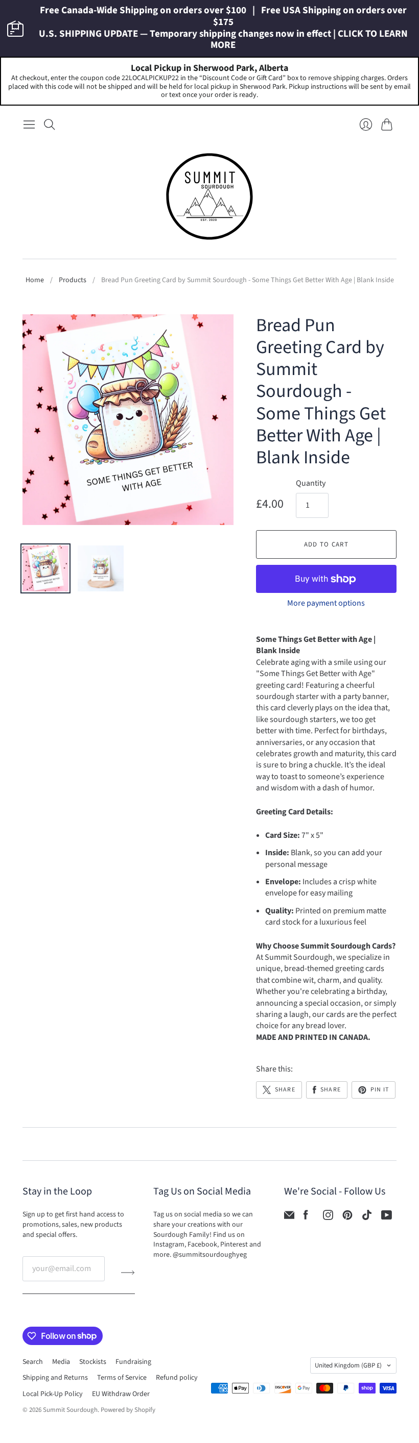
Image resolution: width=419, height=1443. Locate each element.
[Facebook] (306, 1217)
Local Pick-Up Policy (52, 1394)
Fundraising (133, 1362)
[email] (289, 1217)
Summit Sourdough (70, 1409)
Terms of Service (122, 1378)
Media (61, 1362)
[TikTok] (367, 1217)
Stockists (92, 1362)
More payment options (326, 603)
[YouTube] (386, 1217)
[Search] (49, 124)
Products (72, 280)
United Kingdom (348, 1365)
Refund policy (177, 1378)
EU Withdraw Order (121, 1394)
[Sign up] (128, 1272)
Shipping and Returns (55, 1378)
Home (35, 280)
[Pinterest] (347, 1217)
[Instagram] (328, 1217)
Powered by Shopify (128, 1409)
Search (32, 1362)
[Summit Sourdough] (209, 196)
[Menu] (29, 124)
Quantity (310, 483)
